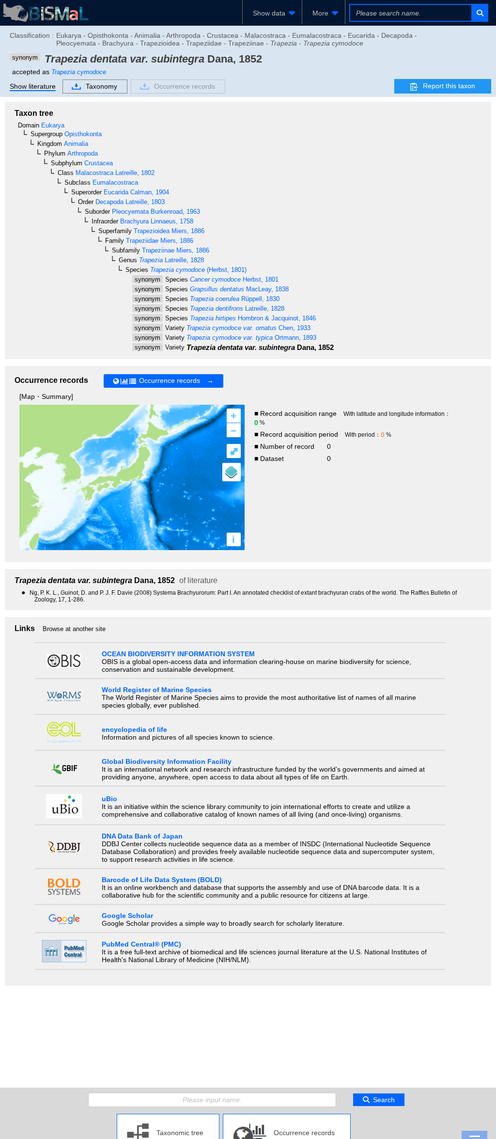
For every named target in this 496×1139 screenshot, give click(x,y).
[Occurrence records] (287, 1118)
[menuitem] (272, 13)
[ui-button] (479, 13)
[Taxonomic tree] (168, 1118)
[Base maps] (231, 472)
